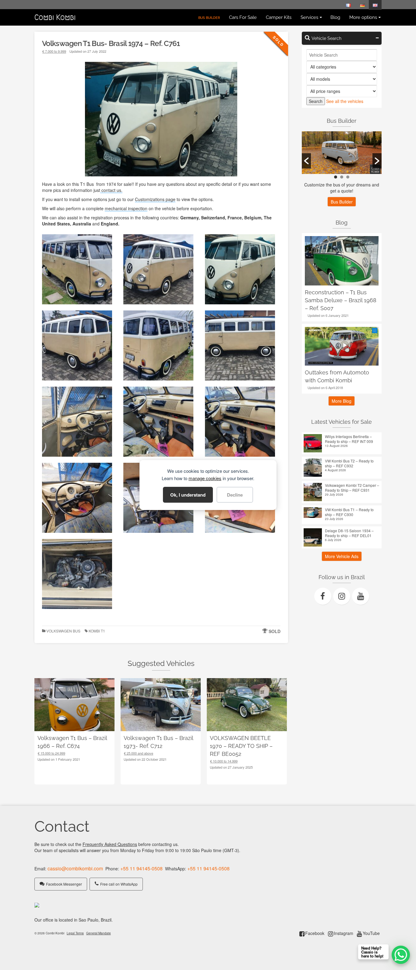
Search (316, 101)
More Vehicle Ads (341, 556)
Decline (235, 494)
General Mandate (98, 933)
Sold (274, 631)
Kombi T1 (97, 630)
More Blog (341, 401)
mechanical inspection (126, 208)
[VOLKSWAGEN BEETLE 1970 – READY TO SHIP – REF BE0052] (247, 704)
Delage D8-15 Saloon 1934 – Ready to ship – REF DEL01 (349, 533)
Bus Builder (342, 202)
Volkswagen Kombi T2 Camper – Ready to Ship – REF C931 (352, 488)
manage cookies (205, 478)
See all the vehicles (344, 101)
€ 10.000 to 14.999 (224, 761)
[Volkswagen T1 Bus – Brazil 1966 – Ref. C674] (74, 704)
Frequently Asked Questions (110, 844)
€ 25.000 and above (138, 753)
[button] (306, 160)
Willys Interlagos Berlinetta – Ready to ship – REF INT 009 (349, 439)
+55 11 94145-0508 (141, 868)
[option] (342, 152)
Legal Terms (75, 933)
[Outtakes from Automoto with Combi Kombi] (342, 346)
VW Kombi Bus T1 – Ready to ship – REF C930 (349, 512)
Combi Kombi (55, 17)
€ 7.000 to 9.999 (54, 51)
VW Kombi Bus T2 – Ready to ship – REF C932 (349, 463)
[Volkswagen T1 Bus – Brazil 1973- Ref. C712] (161, 704)
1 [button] (335, 177)
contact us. (111, 190)
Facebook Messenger (64, 884)
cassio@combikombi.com (75, 868)
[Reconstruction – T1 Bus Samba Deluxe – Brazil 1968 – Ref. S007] (342, 260)
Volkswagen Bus (63, 630)
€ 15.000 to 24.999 (51, 753)
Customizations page (155, 199)
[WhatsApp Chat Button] (401, 955)
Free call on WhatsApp (119, 884)
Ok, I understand (188, 494)
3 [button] (347, 177)
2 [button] (341, 177)
